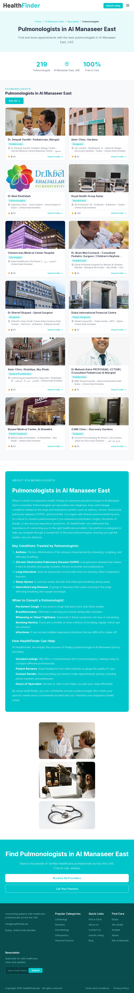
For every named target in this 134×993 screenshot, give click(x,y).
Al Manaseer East (54, 21)
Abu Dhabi (117, 924)
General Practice (64, 940)
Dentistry (60, 924)
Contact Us (95, 929)
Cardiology (61, 919)
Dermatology (62, 929)
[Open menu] (127, 5)
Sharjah (116, 929)
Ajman (115, 935)
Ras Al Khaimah (120, 940)
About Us (94, 924)
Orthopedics (62, 935)
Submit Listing (113, 5)
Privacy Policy (121, 988)
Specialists (73, 21)
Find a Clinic (95, 919)
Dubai (115, 919)
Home (38, 21)
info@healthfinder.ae (16, 923)
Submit (35, 970)
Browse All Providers (67, 878)
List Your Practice (67, 888)
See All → (14, 100)
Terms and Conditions (97, 988)
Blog (91, 940)
